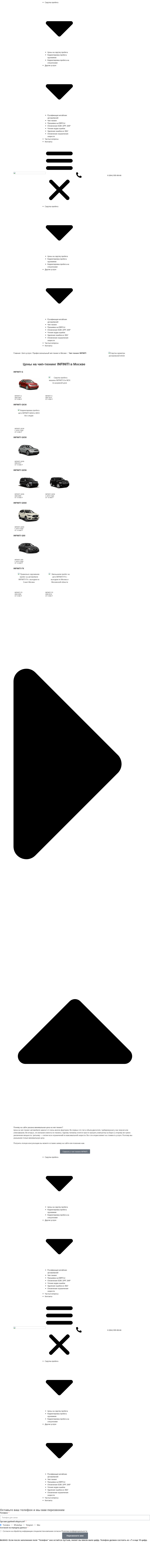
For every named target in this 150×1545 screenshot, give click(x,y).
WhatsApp (18, 1525)
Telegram (29, 1525)
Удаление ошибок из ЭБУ (57, 131)
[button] (59, 175)
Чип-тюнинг (52, 120)
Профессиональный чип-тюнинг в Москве (50, 353)
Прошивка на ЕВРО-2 (56, 123)
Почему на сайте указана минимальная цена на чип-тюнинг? (38, 1127)
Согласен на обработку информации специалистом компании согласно (45, 1531)
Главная (17, 353)
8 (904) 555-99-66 (114, 175)
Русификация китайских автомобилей (57, 116)
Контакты (48, 141)
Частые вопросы (52, 139)
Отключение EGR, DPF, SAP (58, 126)
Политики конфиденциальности (74, 1531)
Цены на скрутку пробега (57, 52)
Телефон (4, 1513)
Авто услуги (26, 353)
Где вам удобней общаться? (12, 1521)
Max (38, 1525)
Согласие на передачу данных (13, 1527)
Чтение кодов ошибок (56, 128)
